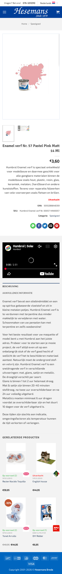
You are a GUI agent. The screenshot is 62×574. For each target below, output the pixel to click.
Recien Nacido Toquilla (14, 481)
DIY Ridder (38, 536)
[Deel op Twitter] (45, 226)
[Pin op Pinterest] (57, 226)
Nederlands (45, 3)
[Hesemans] (31, 12)
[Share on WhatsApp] (33, 226)
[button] (4, 12)
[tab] (31, 286)
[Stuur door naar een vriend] (51, 226)
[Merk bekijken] (26, 473)
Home (24, 23)
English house (40, 481)
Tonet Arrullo (9, 536)
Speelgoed (36, 23)
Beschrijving (10, 286)
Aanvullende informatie (17, 293)
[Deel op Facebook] (39, 226)
